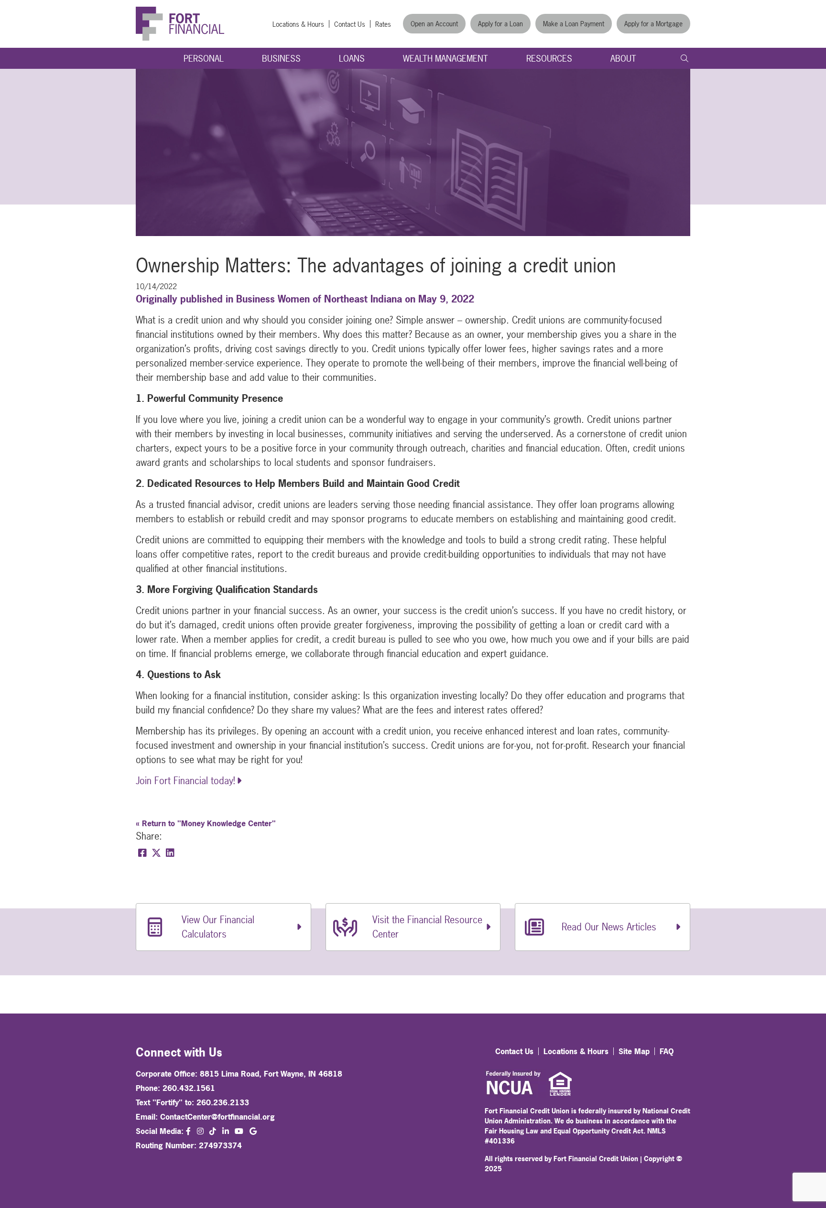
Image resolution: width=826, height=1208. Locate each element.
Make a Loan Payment (573, 23)
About (623, 59)
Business (281, 59)
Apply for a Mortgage (653, 23)
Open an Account (434, 23)
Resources (549, 59)
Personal (204, 59)
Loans (352, 59)
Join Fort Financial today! (185, 780)
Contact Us (349, 24)
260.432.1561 (189, 1088)
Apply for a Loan (500, 23)
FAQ (667, 1051)
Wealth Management (445, 59)
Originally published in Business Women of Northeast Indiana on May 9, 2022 (305, 298)
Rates (383, 24)
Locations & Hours (298, 24)
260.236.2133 (222, 1102)
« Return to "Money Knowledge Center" (206, 823)
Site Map (634, 1051)
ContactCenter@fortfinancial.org (217, 1116)
